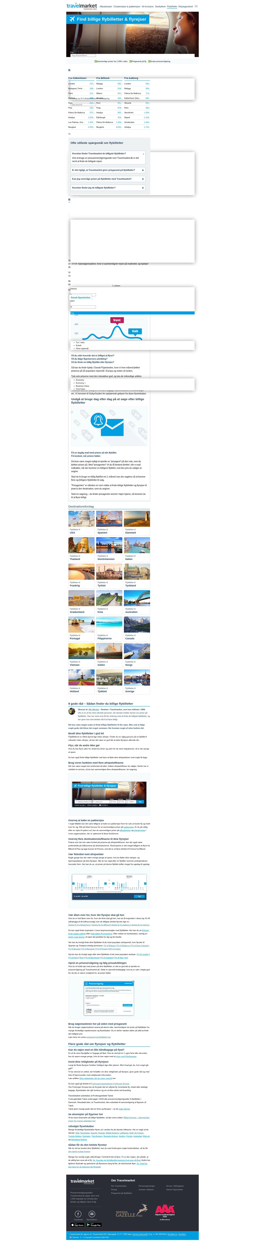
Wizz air (146, 1136)
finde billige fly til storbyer (101, 934)
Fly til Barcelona (92, 958)
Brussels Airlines (111, 1136)
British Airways (112, 1133)
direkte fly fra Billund (101, 925)
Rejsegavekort (186, 6)
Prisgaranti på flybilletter (121, 1193)
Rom (82, 958)
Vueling (122, 1136)
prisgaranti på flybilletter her (98, 1037)
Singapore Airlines (79, 1139)
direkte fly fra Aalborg (120, 925)
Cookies (182, 1234)
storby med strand (76, 937)
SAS (77, 1133)
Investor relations (146, 1189)
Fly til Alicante (74, 949)
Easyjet (94, 1133)
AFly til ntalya (114, 949)
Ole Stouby (94, 709)
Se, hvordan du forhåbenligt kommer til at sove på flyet (117, 1160)
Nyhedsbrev (92, 1219)
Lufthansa (124, 1133)
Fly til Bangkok (88, 949)
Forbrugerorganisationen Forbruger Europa (110, 1084)
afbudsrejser (125, 830)
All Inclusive (148, 6)
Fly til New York (121, 958)
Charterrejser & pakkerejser (126, 6)
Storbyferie (160, 6)
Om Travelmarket (118, 1186)
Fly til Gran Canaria (139, 946)
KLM (131, 1133)
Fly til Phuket (101, 949)
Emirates (86, 1136)
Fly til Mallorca (123, 946)
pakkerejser (129, 827)
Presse (114, 1189)
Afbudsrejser (106, 6)
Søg (72, 313)
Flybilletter (172, 6)
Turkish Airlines (74, 1136)
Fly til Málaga (109, 946)
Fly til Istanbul (107, 958)
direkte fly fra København (79, 925)
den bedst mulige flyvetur (79, 1151)
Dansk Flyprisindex (174, 1189)
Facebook (78, 1219)
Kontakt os (172, 1234)
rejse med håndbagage (126, 1056)
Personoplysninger (147, 1186)
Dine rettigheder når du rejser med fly (96, 1078)
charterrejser (139, 830)
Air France (139, 1133)
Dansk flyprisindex (80, 297)
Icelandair (137, 1136)
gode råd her (124, 1109)
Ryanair (101, 1133)
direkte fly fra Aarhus (140, 925)
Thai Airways (96, 1136)
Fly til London (143, 954)
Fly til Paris (73, 958)
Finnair (129, 1136)
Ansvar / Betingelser (175, 1186)
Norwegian (85, 1133)
